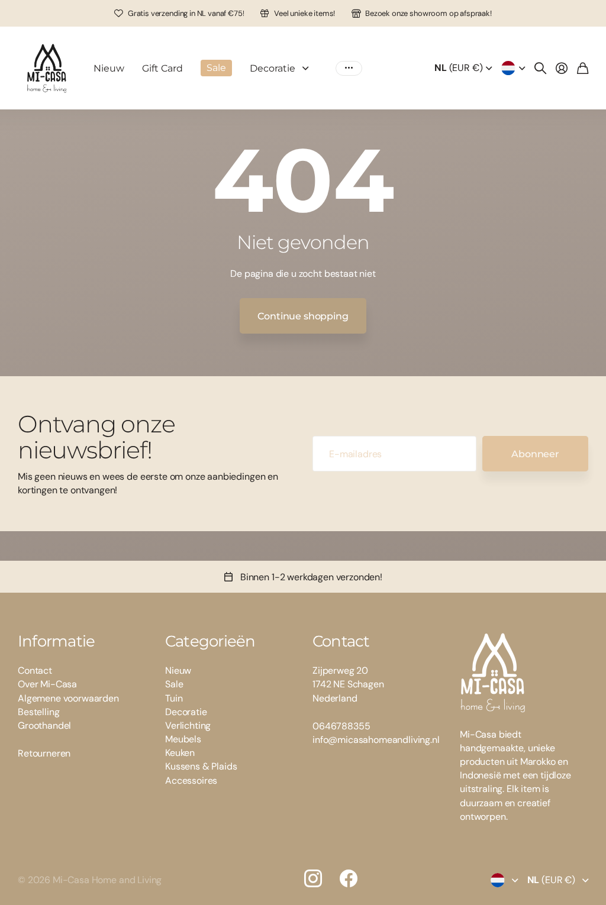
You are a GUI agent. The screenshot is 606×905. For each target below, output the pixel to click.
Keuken (180, 752)
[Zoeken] (540, 68)
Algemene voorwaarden (68, 698)
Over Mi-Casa (47, 684)
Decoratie (272, 68)
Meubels (183, 739)
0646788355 (341, 726)
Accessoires (191, 780)
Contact (35, 670)
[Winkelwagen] (582, 68)
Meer (349, 68)
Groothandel (44, 725)
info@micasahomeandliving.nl (376, 739)
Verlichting (188, 725)
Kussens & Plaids (201, 766)
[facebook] (348, 878)
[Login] (562, 68)
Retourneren (44, 753)
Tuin (173, 698)
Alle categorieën (308, 68)
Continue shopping (302, 316)
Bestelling (38, 712)
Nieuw (109, 68)
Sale (174, 684)
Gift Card (162, 68)
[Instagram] (313, 878)
